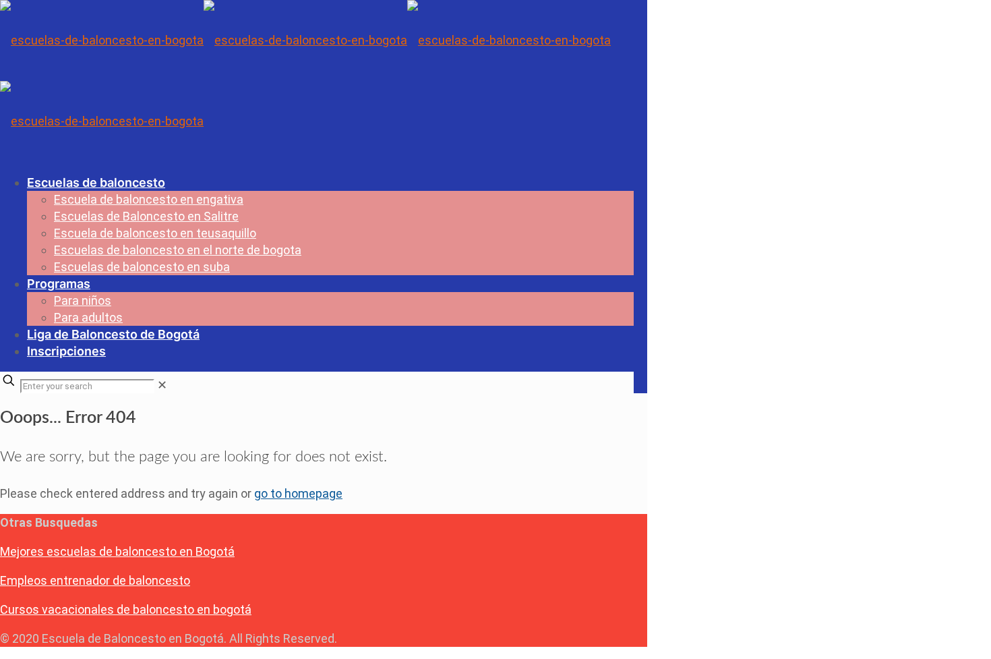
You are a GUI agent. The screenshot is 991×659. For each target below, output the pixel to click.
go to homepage (298, 493)
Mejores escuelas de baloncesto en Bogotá (117, 551)
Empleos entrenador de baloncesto (95, 580)
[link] (162, 385)
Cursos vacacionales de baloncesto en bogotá (125, 609)
